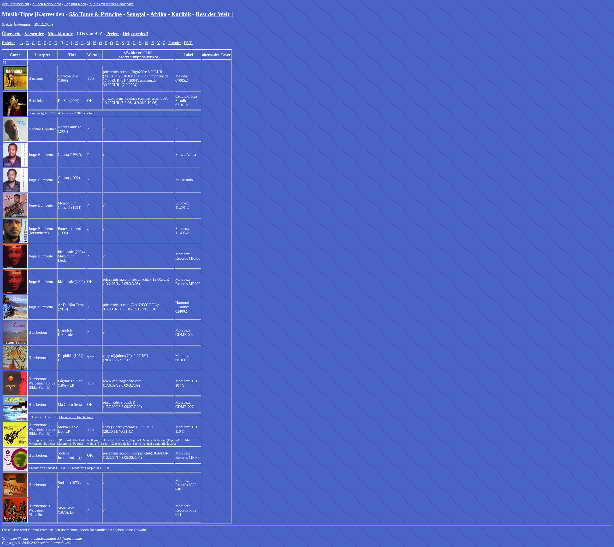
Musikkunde (60, 33)
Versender (34, 33)
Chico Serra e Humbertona (76, 417)
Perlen (112, 33)
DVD (188, 43)
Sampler (174, 43)
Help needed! (135, 33)
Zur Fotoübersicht (15, 4)
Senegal (136, 14)
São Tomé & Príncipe (95, 14)
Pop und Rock (75, 4)
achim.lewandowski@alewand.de (56, 538)
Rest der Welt (213, 14)
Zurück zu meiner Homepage (111, 4)
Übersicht (11, 33)
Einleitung (10, 43)
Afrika (158, 14)
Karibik (181, 14)
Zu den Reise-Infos (46, 4)
